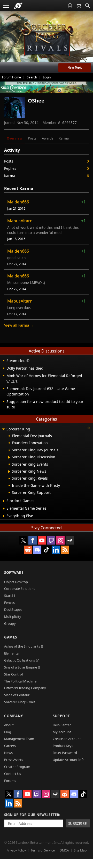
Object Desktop (16, 581)
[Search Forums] (87, 5)
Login (47, 77)
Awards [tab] (47, 138)
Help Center (62, 725)
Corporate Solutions (19, 588)
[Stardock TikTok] (46, 549)
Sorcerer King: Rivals (19, 702)
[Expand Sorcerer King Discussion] (9, 457)
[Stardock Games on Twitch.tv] (51, 540)
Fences (9, 602)
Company (13, 715)
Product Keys (63, 745)
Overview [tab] (14, 138)
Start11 (9, 595)
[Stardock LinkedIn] (55, 549)
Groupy (10, 623)
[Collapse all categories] (89, 427)
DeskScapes (13, 609)
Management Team (19, 738)
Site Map (80, 850)
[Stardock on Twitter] (23, 540)
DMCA (64, 850)
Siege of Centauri (17, 695)
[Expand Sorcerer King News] (9, 471)
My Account (62, 732)
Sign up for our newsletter (31, 814)
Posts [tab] (32, 138)
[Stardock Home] (18, 6)
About (9, 725)
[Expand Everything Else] (4, 516)
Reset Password (65, 752)
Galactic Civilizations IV (21, 660)
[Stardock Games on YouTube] (42, 540)
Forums (10, 780)
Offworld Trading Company (25, 688)
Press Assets (13, 759)
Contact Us (12, 773)
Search (32, 77)
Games (10, 637)
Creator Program (17, 766)
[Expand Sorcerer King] (3, 429)
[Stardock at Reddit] (28, 549)
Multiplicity (12, 616)
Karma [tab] (64, 138)
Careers (10, 745)
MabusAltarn (20, 221)
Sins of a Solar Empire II (22, 667)
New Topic (74, 67)
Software (14, 572)
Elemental (11, 653)
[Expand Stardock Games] (4, 501)
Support (61, 715)
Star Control (13, 674)
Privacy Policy (16, 850)
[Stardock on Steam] (69, 540)
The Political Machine (20, 681)
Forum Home (11, 77)
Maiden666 (18, 202)
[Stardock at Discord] (37, 549)
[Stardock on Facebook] (32, 540)
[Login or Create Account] (70, 5)
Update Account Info (68, 759)
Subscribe (77, 823)
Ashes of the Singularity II (23, 646)
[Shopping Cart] (79, 5)
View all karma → (19, 325)
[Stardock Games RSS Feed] (65, 549)
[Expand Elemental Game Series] (4, 508)
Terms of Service (43, 850)
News (8, 752)
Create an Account (67, 738)
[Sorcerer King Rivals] (46, 39)
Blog (7, 732)
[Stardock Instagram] (60, 540)
